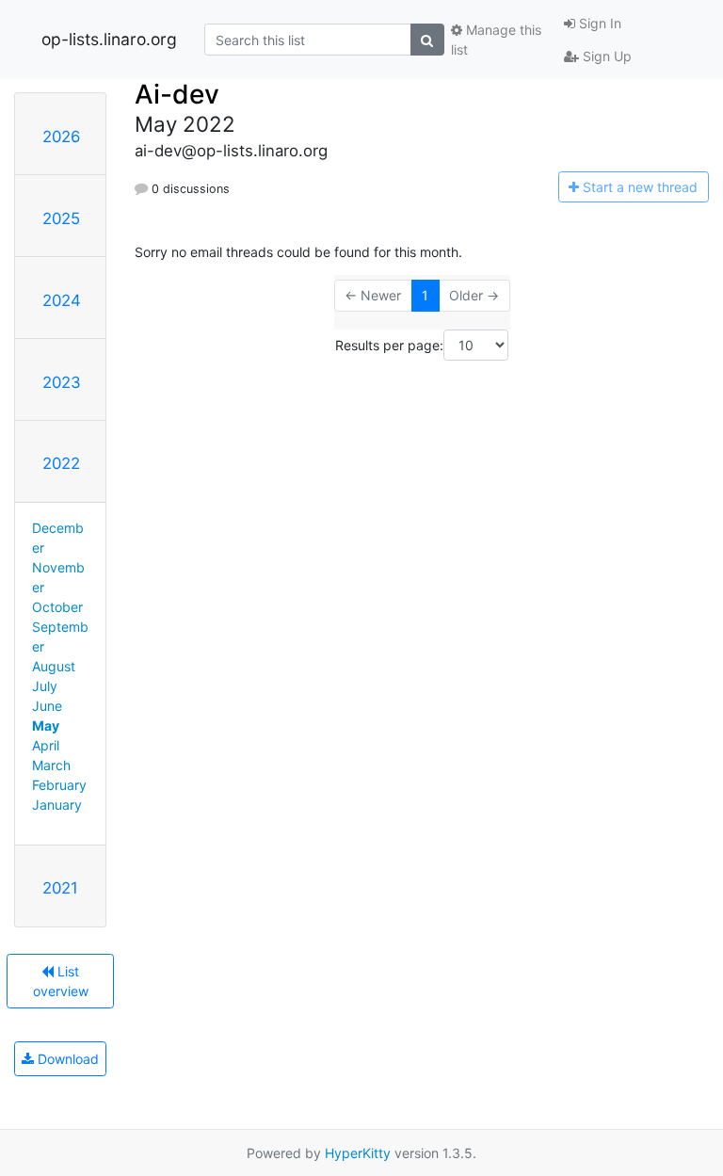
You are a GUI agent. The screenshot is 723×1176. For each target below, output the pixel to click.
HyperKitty (358, 1153)
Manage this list (496, 39)
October (57, 607)
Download (66, 1059)
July (44, 686)
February (59, 785)
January (57, 805)
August (53, 666)
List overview (60, 981)
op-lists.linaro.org (109, 39)
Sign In (598, 23)
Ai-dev (177, 94)
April (45, 745)
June (47, 706)
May (45, 725)
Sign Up (605, 56)
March (51, 765)
